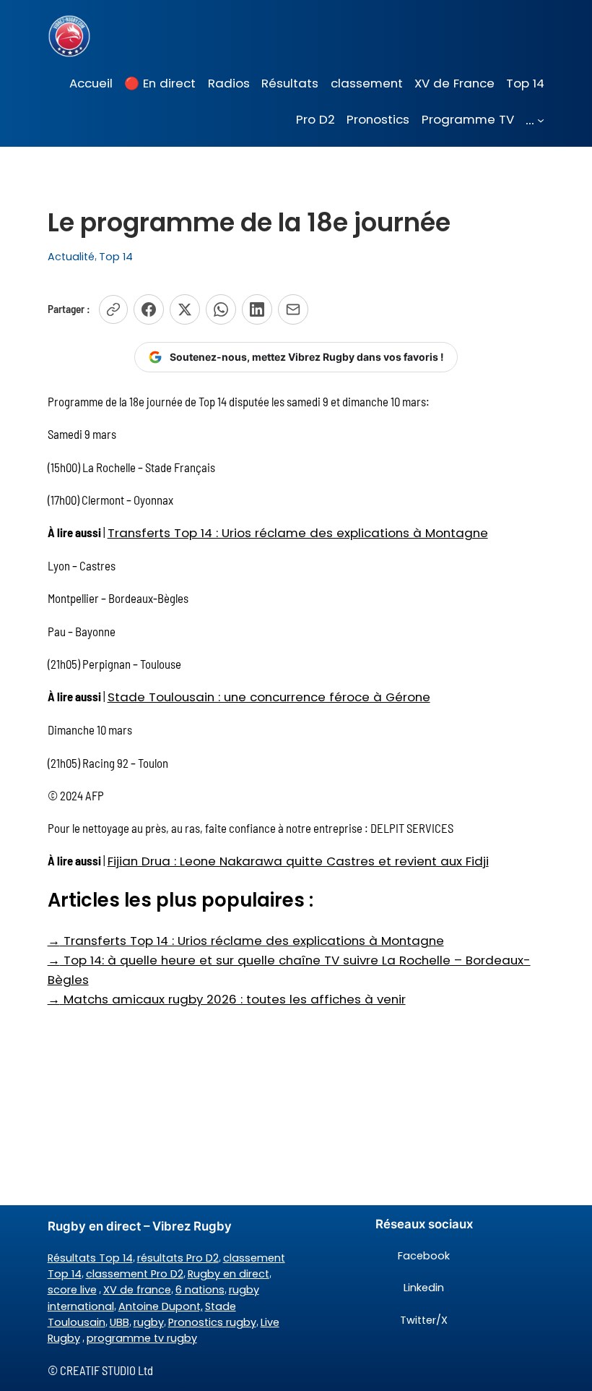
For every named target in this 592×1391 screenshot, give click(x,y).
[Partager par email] (293, 309)
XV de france (137, 1290)
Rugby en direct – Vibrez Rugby (140, 1226)
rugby (149, 1322)
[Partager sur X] (185, 309)
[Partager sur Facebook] (149, 309)
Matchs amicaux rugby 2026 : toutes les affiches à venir (227, 999)
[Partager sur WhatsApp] (221, 309)
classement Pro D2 (134, 1274)
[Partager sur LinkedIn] (257, 309)
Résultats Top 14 (90, 1258)
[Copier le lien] (113, 309)
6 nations (200, 1290)
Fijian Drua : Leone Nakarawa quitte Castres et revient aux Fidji (298, 861)
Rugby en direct (228, 1274)
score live (72, 1290)
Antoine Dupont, (160, 1306)
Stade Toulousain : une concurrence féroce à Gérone (269, 697)
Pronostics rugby (212, 1322)
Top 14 (116, 256)
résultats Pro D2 (178, 1258)
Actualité (71, 256)
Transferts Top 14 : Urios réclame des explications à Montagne (298, 533)
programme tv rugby (142, 1338)
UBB (119, 1322)
